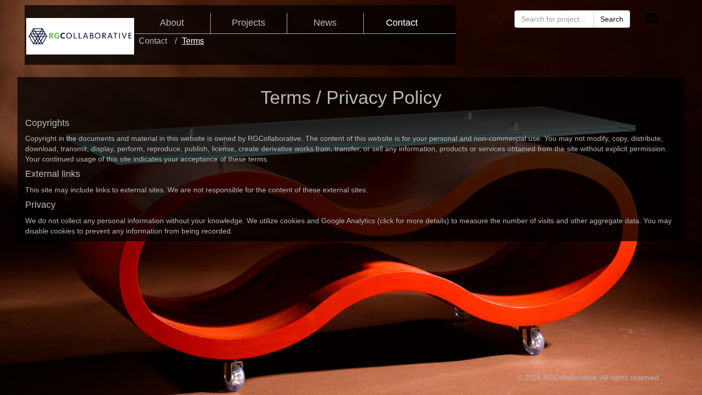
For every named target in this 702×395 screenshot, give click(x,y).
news (325, 23)
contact (402, 23)
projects (248, 23)
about (172, 23)
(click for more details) (413, 221)
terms (193, 41)
